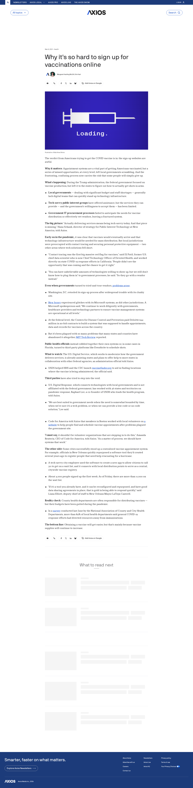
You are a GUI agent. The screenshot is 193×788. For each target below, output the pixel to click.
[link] (47, 83)
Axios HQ (147, 766)
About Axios (127, 758)
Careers (125, 766)
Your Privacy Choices (168, 766)
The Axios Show (82, 2)
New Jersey (54, 303)
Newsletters (20, 2)
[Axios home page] (7, 2)
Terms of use (165, 762)
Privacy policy (166, 758)
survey (57, 511)
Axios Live (66, 2)
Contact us (127, 770)
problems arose (121, 286)
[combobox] (37, 2)
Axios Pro (53, 2)
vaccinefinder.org (102, 368)
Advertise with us (129, 762)
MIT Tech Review (86, 337)
